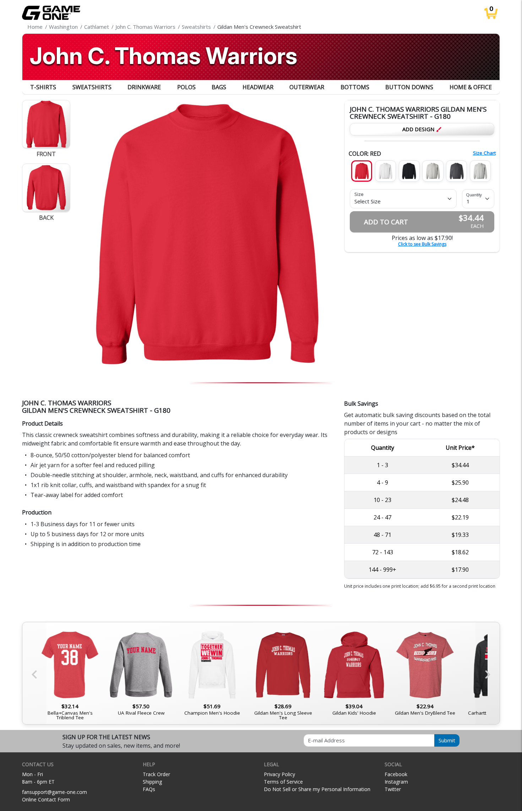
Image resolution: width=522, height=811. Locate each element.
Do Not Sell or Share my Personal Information (317, 789)
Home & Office (471, 87)
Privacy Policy (279, 774)
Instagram (396, 781)
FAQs (149, 789)
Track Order (156, 774)
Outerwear (306, 87)
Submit (447, 740)
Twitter (393, 789)
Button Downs (409, 87)
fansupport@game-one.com (54, 792)
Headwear (258, 87)
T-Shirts (43, 87)
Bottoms (355, 87)
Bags (219, 87)
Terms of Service (283, 781)
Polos (186, 87)
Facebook (396, 774)
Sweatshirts (92, 87)
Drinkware (144, 87)
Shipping (152, 781)
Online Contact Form (46, 799)
